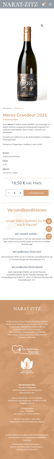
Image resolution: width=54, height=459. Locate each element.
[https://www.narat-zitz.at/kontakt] (49, 236)
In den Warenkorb (36, 193)
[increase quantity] (20, 193)
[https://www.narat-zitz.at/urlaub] (49, 229)
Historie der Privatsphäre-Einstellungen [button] (26, 447)
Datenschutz (44, 435)
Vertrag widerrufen (17, 437)
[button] (42, 25)
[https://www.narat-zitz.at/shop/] (49, 221)
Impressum (32, 435)
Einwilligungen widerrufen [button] (27, 449)
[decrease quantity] (8, 193)
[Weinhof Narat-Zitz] (20, 4)
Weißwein (18, 108)
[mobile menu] (50, 4)
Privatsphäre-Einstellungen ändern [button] (26, 444)
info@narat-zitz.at (27, 403)
